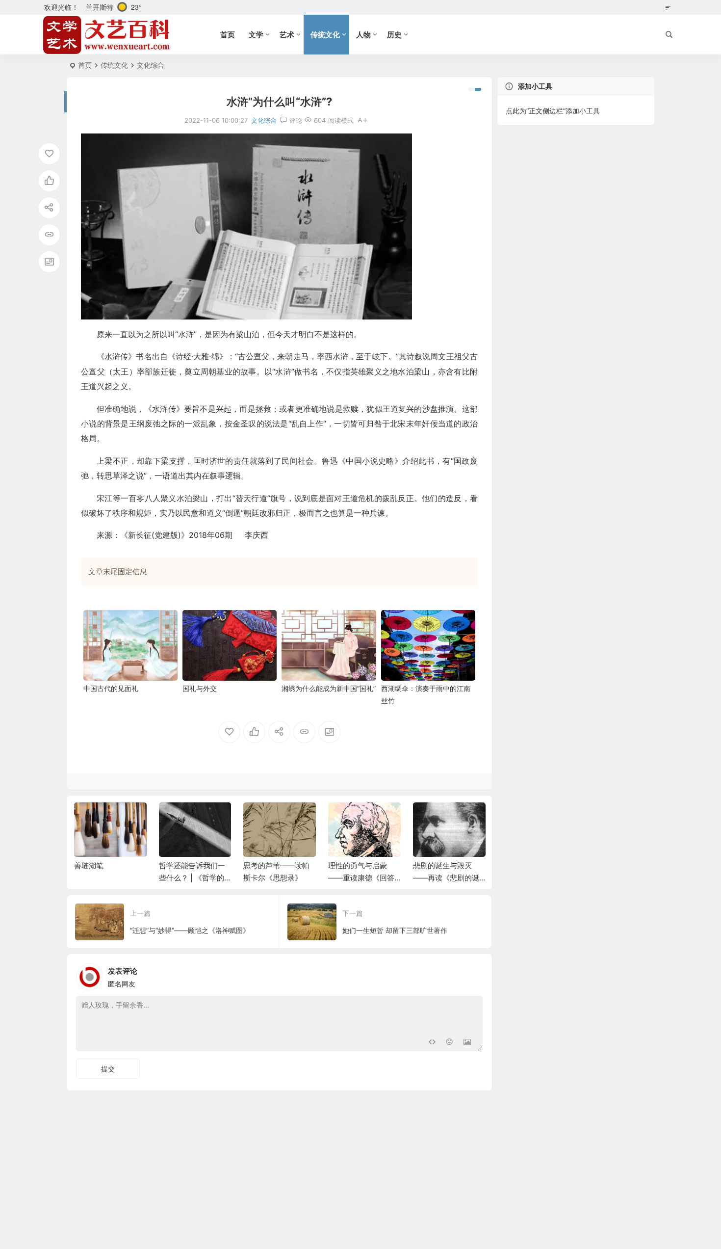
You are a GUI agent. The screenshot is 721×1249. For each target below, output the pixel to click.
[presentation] (428, 818)
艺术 (287, 34)
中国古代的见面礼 (110, 688)
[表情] (449, 1043)
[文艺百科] (107, 34)
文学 (256, 34)
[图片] (467, 1043)
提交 (108, 1068)
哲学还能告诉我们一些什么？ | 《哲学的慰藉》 (192, 878)
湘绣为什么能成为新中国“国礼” (329, 688)
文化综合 (150, 65)
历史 (394, 34)
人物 (363, 34)
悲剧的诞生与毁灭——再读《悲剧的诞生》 (446, 878)
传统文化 (325, 34)
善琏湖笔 (88, 865)
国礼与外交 (199, 688)
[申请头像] (472, 974)
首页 (227, 34)
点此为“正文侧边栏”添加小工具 (553, 110)
